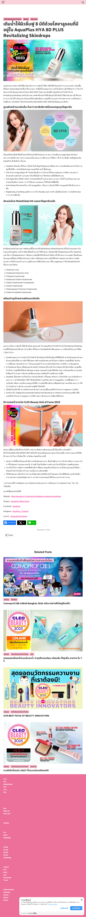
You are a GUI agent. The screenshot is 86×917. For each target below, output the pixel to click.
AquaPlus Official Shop (20, 501)
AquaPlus (16, 506)
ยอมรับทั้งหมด (76, 908)
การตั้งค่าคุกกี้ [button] (64, 908)
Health (5, 852)
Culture (6, 867)
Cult (5, 875)
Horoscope (7, 877)
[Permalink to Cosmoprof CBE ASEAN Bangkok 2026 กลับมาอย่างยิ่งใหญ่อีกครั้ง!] (43, 577)
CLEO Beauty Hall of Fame (12, 19)
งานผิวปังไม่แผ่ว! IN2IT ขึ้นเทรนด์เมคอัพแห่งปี (26, 770)
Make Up (33, 767)
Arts (4, 869)
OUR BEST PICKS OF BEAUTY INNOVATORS (26, 715)
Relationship (8, 784)
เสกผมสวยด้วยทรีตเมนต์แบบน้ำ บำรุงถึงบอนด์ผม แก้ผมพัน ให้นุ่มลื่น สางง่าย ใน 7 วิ (42, 659)
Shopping (6, 837)
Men (4, 792)
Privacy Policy (52, 904)
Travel (5, 880)
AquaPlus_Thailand (20, 511)
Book (5, 872)
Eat (4, 832)
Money (5, 855)
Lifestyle (14, 599)
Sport (5, 835)
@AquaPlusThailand (18, 516)
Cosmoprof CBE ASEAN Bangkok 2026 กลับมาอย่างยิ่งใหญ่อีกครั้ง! (36, 603)
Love (5, 779)
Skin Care (34, 19)
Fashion (6, 823)
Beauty (26, 19)
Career (5, 849)
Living (5, 847)
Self (4, 787)
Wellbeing (7, 857)
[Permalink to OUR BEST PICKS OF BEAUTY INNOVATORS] (43, 688)
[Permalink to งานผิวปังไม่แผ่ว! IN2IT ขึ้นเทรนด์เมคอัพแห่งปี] (43, 743)
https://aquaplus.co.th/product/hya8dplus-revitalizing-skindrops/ (36, 496)
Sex (4, 781)
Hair (32, 654)
